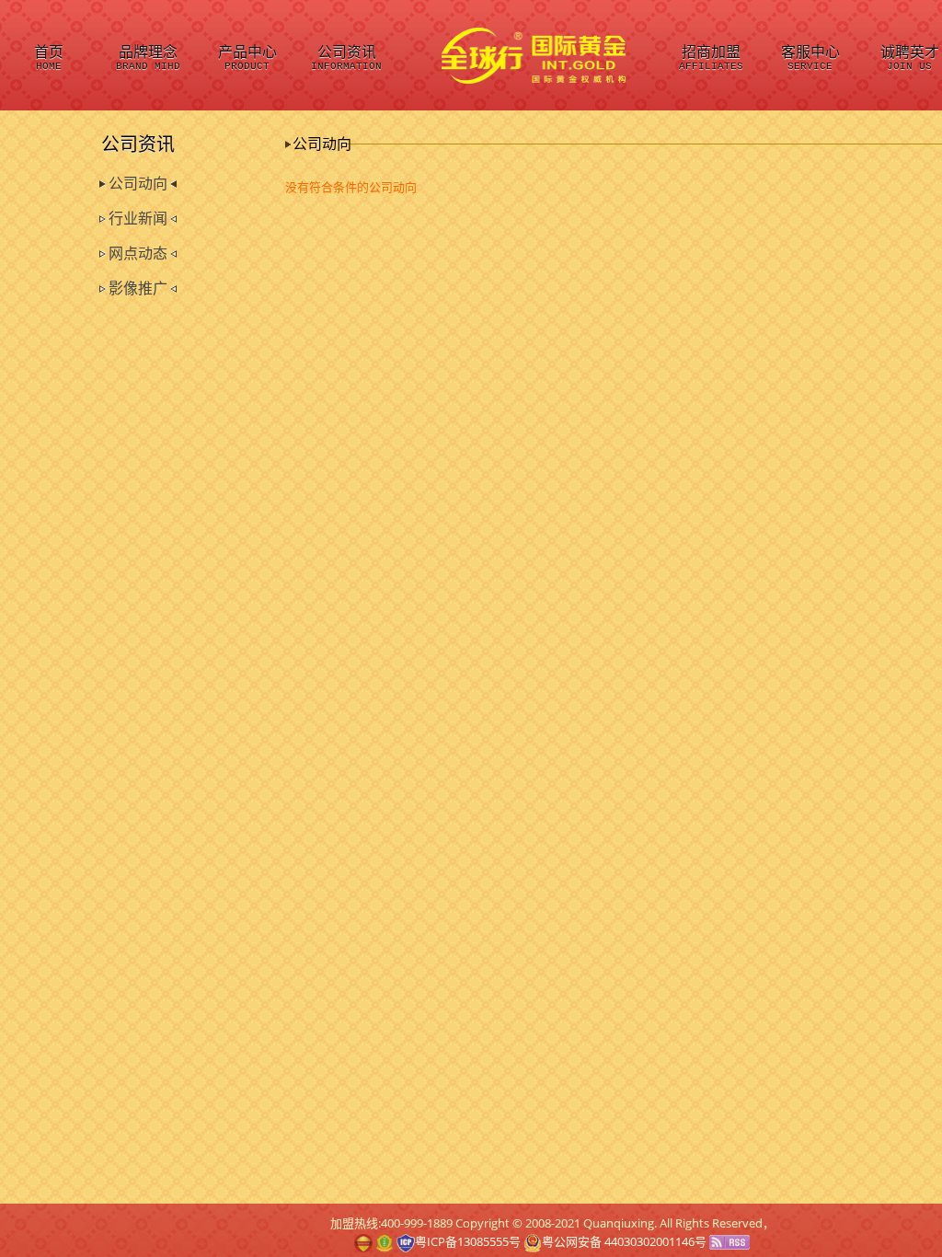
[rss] (729, 1241)
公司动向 (138, 184)
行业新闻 (138, 219)
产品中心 (247, 59)
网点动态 (138, 253)
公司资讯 (346, 59)
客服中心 (810, 59)
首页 (48, 59)
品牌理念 (148, 59)
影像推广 (138, 288)
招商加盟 (711, 59)
